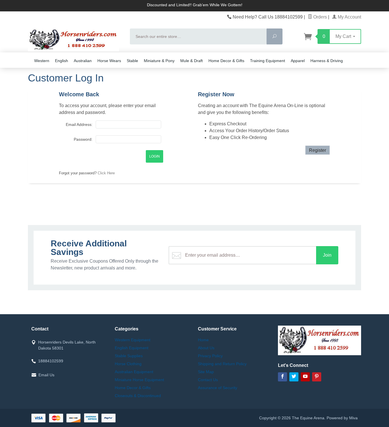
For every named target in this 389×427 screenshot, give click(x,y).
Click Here (106, 173)
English (61, 60)
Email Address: (79, 124)
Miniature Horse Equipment (139, 379)
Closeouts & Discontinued (138, 395)
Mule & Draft (191, 60)
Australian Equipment (134, 371)
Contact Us (208, 379)
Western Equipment (132, 340)
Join (327, 255)
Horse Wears (109, 60)
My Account (349, 17)
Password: (83, 139)
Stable (132, 60)
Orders (319, 17)
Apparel (298, 60)
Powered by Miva (342, 418)
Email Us (46, 375)
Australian (83, 60)
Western (41, 60)
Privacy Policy (210, 356)
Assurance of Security (217, 387)
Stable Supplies (129, 356)
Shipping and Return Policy (222, 363)
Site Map (206, 371)
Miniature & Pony (159, 60)
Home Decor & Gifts (226, 60)
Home (203, 340)
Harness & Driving (326, 60)
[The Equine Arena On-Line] (75, 39)
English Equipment (131, 348)
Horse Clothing (128, 363)
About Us (206, 348)
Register (317, 150)
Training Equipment (267, 60)
